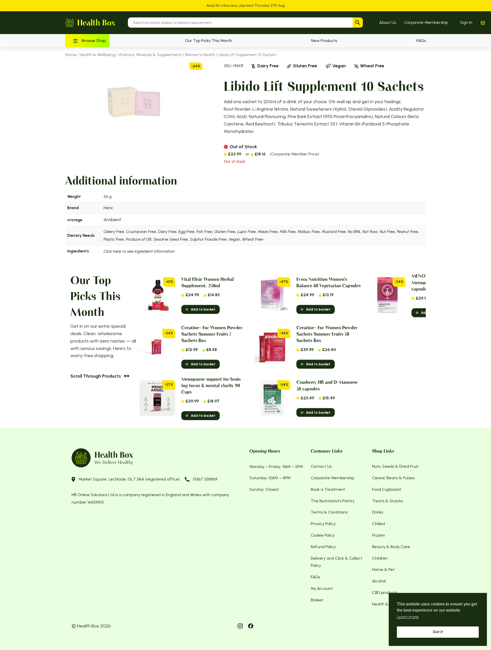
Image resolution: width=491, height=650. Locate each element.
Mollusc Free (309, 231)
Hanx (108, 207)
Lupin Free (246, 231)
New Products (324, 40)
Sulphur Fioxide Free (208, 239)
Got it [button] (438, 632)
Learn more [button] (408, 616)
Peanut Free (407, 231)
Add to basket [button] (203, 309)
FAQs (421, 40)
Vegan (234, 239)
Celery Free (114, 231)
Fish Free (204, 231)
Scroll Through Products (95, 376)
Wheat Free (252, 239)
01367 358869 (205, 479)
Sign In (466, 22)
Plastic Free (114, 239)
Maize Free (267, 231)
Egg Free (186, 231)
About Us (387, 22)
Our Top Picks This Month (208, 40)
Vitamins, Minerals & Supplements (150, 54)
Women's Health (200, 54)
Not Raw (370, 231)
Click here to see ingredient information (139, 251)
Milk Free (288, 231)
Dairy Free (167, 231)
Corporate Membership (426, 22)
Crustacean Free (141, 231)
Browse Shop (94, 40)
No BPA (354, 231)
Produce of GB (138, 239)
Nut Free (387, 231)
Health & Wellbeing (97, 54)
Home (70, 54)
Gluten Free (224, 231)
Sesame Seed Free (170, 239)
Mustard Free (334, 231)
